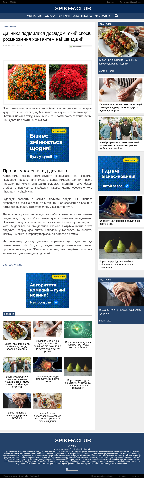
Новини (9, 313)
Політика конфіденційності (130, 2)
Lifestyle (86, 16)
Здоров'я (50, 16)
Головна (6, 27)
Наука (75, 16)
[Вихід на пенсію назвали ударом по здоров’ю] (121, 305)
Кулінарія (64, 16)
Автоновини (102, 16)
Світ (40, 16)
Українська (77, 47)
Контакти (110, 2)
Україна (31, 16)
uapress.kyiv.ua (12, 264)
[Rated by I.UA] (72, 470)
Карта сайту (136, 476)
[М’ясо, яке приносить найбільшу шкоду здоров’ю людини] (121, 56)
